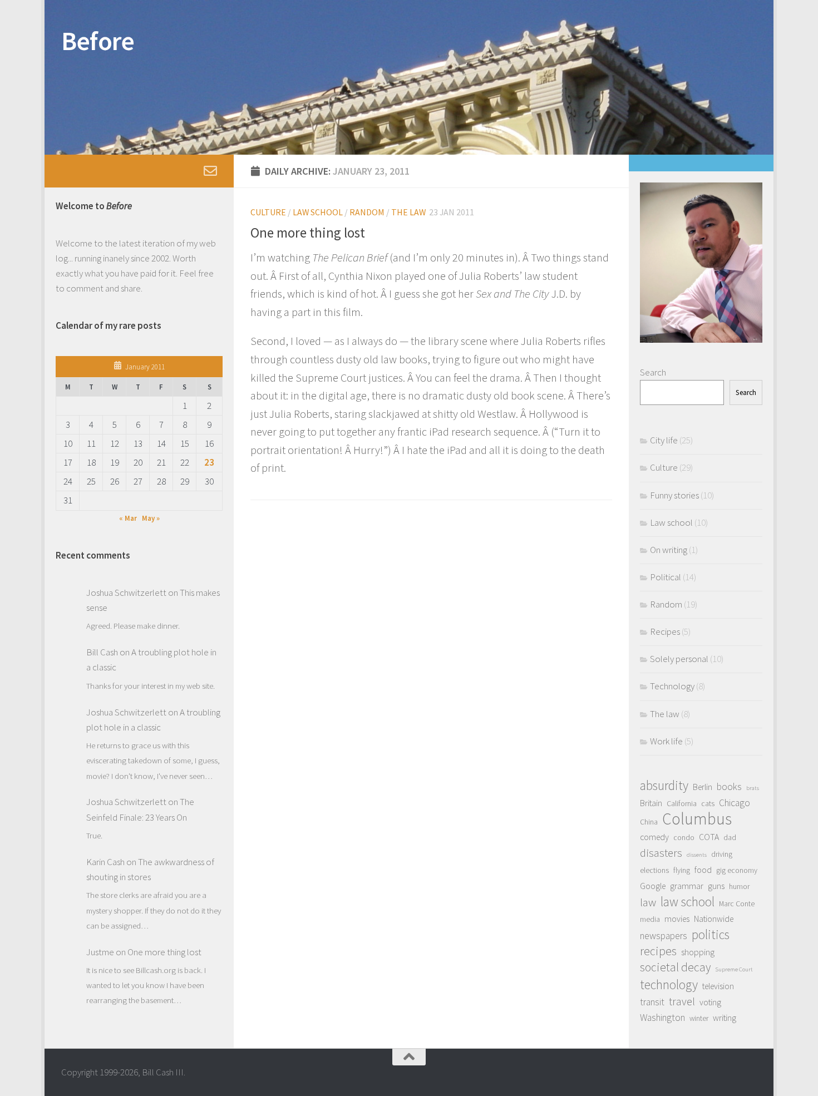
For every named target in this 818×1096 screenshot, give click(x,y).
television (718, 986)
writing (724, 1018)
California (682, 803)
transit (652, 1002)
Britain (651, 803)
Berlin (702, 787)
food (703, 870)
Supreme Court (734, 969)
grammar (686, 886)
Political (665, 577)
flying (681, 870)
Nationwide (713, 919)
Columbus (697, 818)
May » (151, 518)
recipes (658, 951)
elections (654, 870)
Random (367, 212)
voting (710, 1002)
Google (653, 886)
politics (711, 934)
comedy (654, 837)
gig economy (736, 870)
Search (653, 372)
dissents (697, 854)
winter (698, 1018)
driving (721, 854)
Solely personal (679, 659)
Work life (666, 741)
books (729, 787)
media (650, 919)
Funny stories (674, 495)
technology (669, 984)
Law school (318, 212)
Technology (672, 686)
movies (676, 919)
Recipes (665, 631)
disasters (661, 852)
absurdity (664, 785)
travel (682, 1001)
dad (729, 837)
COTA (709, 837)
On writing (668, 550)
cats (707, 803)
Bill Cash (102, 652)
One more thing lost (307, 232)
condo (683, 837)
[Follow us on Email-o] (210, 170)
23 (209, 462)
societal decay (675, 967)
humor (739, 886)
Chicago (734, 803)
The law (408, 212)
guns (716, 886)
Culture (268, 212)
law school (687, 901)
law (648, 902)
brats (752, 788)
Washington (662, 1017)
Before (97, 40)
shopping (697, 952)
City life (664, 440)
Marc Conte (737, 903)
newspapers (663, 936)
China (649, 822)
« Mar (128, 518)
